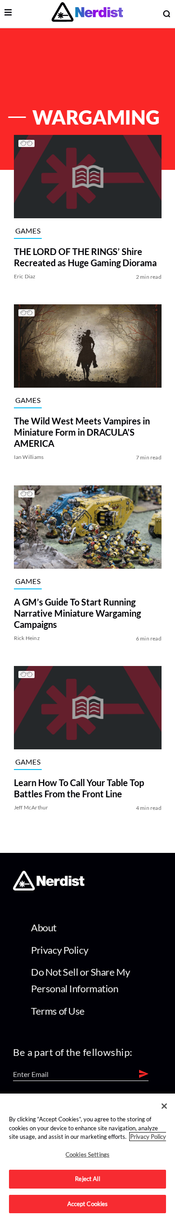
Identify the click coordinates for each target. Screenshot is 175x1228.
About (44, 927)
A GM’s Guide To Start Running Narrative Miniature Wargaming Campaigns (76, 613)
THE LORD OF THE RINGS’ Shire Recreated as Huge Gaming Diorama (84, 257)
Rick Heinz (26, 638)
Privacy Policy (59, 950)
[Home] (48, 887)
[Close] (164, 1106)
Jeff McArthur (30, 807)
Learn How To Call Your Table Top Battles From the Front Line (78, 789)
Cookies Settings (87, 1154)
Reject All (87, 1178)
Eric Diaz (24, 276)
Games (27, 230)
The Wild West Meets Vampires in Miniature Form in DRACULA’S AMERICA (81, 432)
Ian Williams (28, 457)
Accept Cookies (87, 1203)
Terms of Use (58, 1011)
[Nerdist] (87, 13)
